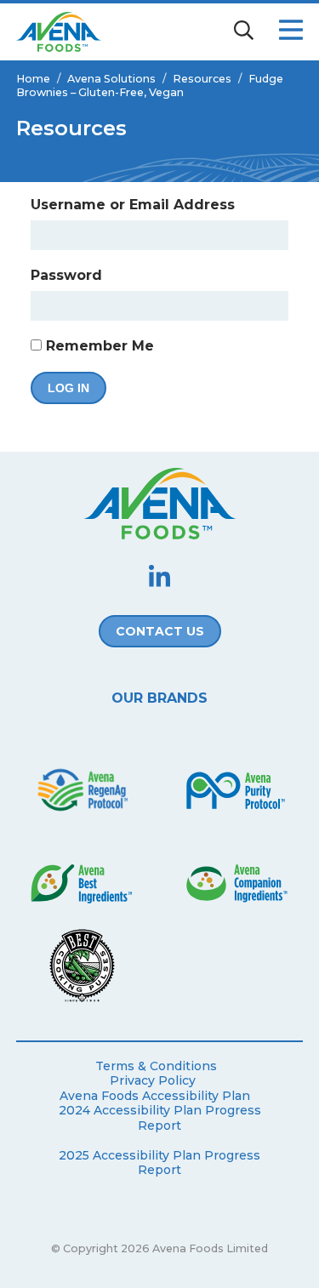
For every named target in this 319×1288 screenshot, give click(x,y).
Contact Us (160, 631)
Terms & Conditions (156, 1066)
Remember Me (98, 346)
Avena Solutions (111, 78)
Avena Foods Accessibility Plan (155, 1096)
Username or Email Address (133, 205)
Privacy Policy (153, 1081)
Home (33, 78)
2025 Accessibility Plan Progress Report (159, 1163)
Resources (202, 78)
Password (66, 275)
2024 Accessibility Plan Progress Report (160, 1118)
